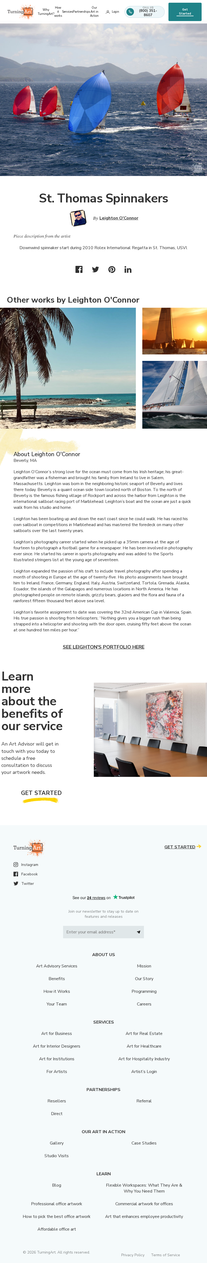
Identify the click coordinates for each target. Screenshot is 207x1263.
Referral (144, 1101)
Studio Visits (56, 1156)
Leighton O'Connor (118, 218)
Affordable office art (56, 1229)
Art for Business (56, 1034)
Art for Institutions (56, 1059)
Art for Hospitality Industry (144, 1059)
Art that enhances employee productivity (144, 1217)
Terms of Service (165, 1255)
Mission (144, 966)
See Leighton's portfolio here (103, 647)
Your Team (57, 1004)
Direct (57, 1114)
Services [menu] (67, 12)
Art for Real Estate (144, 1034)
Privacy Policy (132, 1255)
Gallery (57, 1143)
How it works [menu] (58, 12)
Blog (56, 1185)
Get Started (185, 12)
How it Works (56, 991)
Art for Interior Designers (56, 1046)
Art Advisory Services (56, 966)
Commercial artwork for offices (144, 1204)
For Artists (56, 1072)
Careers (144, 1004)
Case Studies (144, 1143)
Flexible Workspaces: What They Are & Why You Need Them (144, 1188)
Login (115, 12)
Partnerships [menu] (81, 12)
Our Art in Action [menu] (94, 12)
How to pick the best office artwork (57, 1217)
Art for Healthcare (144, 1046)
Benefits (57, 979)
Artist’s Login (144, 1072)
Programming (144, 991)
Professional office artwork (56, 1204)
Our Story (144, 979)
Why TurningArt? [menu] (46, 12)
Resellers (56, 1101)
